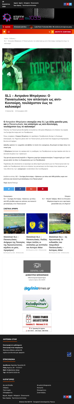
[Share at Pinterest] (42, 189)
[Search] (49, 32)
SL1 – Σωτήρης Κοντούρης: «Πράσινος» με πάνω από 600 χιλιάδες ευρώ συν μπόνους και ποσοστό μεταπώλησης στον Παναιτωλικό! (20, 200)
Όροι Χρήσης (17, 5)
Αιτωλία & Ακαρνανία (44, 385)
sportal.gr (35, 136)
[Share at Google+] (31, 189)
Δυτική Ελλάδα (8, 385)
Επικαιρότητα (41, 390)
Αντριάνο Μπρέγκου (16, 122)
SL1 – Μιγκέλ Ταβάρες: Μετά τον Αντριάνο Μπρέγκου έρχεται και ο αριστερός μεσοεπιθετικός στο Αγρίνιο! (56, 200)
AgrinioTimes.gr (13, 183)
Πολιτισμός (7, 390)
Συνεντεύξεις (41, 392)
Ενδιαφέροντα (7, 392)
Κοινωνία (40, 388)
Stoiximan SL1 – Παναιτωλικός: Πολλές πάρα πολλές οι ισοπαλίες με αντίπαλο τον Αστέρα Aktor (36, 242)
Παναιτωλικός (16, 124)
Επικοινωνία (35, 3)
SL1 (44, 122)
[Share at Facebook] (20, 189)
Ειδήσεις (6, 388)
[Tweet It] (9, 189)
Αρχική (16, 3)
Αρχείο (21, 3)
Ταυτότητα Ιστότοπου (29, 5)
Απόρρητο (27, 3)
